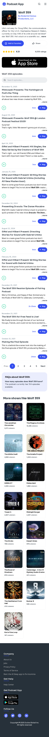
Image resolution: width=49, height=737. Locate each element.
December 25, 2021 (9, 285)
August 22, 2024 (8, 228)
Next (43, 366)
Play (43, 108)
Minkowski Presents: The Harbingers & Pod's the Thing (22, 91)
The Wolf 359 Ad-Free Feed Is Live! (20, 316)
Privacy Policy (9, 667)
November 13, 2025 (9, 87)
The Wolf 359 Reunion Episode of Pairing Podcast (23, 290)
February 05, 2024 (9, 257)
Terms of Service (11, 670)
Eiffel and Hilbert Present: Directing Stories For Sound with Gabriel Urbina (22, 233)
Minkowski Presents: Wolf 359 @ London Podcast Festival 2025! (23, 120)
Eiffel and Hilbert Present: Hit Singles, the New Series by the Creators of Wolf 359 (24, 148)
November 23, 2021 (9, 313)
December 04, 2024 (10, 203)
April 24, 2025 (7, 143)
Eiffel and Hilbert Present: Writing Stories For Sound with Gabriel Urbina (24, 261)
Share (38, 43)
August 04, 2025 (8, 115)
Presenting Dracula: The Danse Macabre (23, 206)
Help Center (9, 684)
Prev (6, 366)
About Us (8, 659)
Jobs (5, 663)
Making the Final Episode (15, 342)
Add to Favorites (14, 43)
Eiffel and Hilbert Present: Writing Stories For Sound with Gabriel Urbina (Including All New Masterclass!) (24, 178)
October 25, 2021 (8, 339)
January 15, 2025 (8, 172)
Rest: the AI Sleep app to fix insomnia (19, 674)
